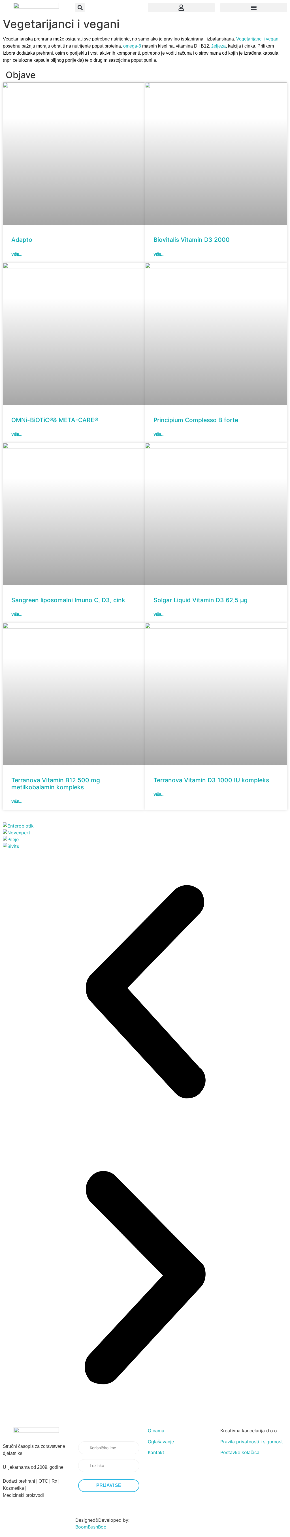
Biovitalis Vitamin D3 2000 (191, 239)
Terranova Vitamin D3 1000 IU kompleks (211, 780)
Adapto (21, 239)
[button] (80, 7)
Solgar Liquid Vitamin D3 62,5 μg (200, 600)
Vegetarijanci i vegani (258, 39)
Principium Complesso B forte (195, 420)
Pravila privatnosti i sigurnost (251, 1441)
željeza (218, 46)
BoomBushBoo (90, 1527)
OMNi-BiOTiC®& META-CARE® (54, 420)
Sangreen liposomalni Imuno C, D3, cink (68, 600)
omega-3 (132, 46)
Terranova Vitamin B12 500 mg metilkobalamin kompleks (55, 784)
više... (16, 254)
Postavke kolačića (239, 1452)
